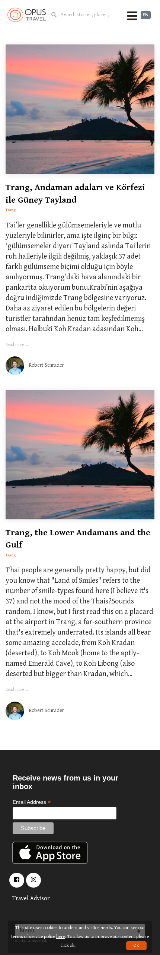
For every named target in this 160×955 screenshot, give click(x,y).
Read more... (17, 344)
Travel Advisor (31, 898)
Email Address (32, 802)
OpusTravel (27, 14)
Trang (11, 209)
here (60, 936)
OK (136, 945)
